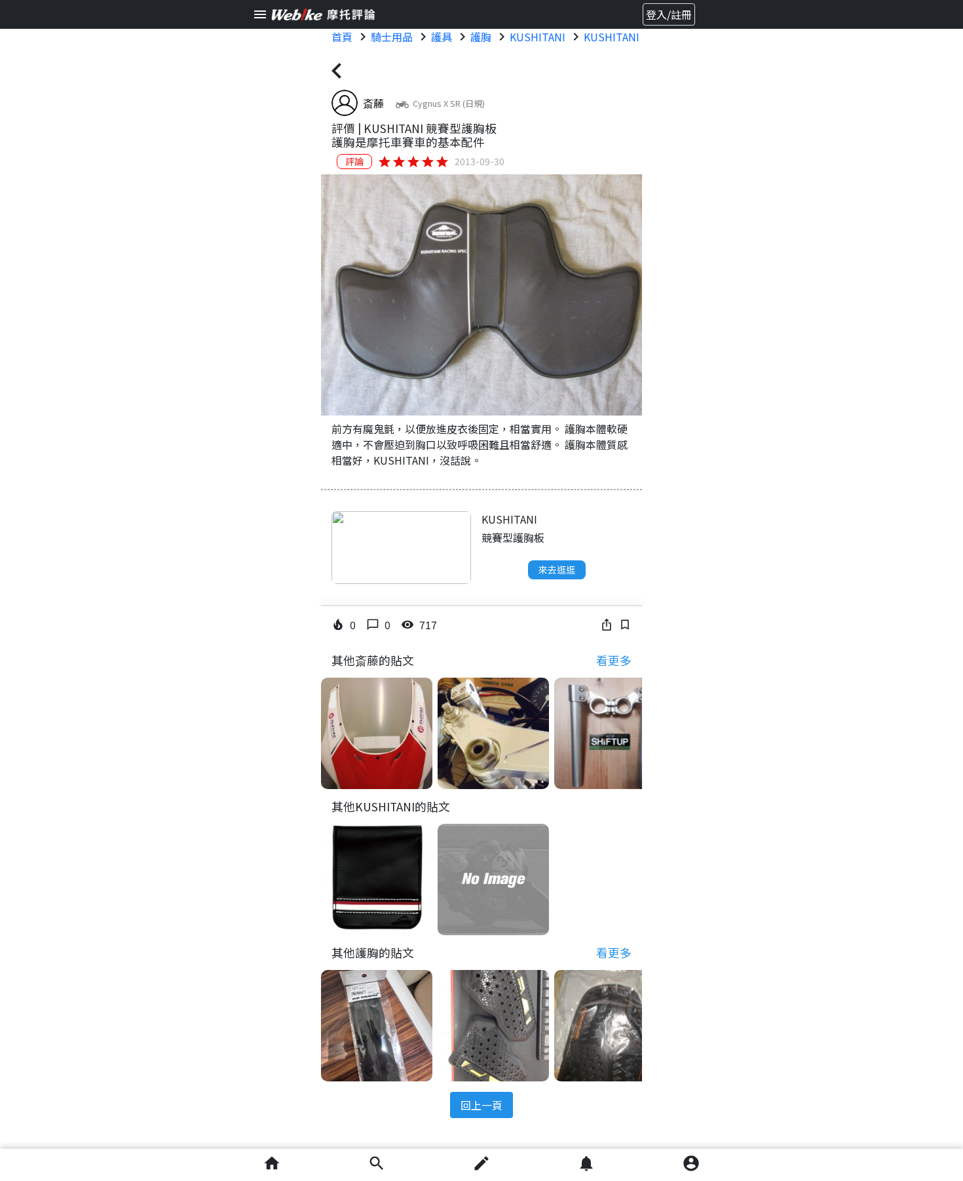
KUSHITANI (537, 37)
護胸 (480, 37)
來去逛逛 (556, 569)
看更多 (614, 660)
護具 (441, 37)
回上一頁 (481, 1105)
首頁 (341, 37)
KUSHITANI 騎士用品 (634, 37)
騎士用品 (392, 37)
